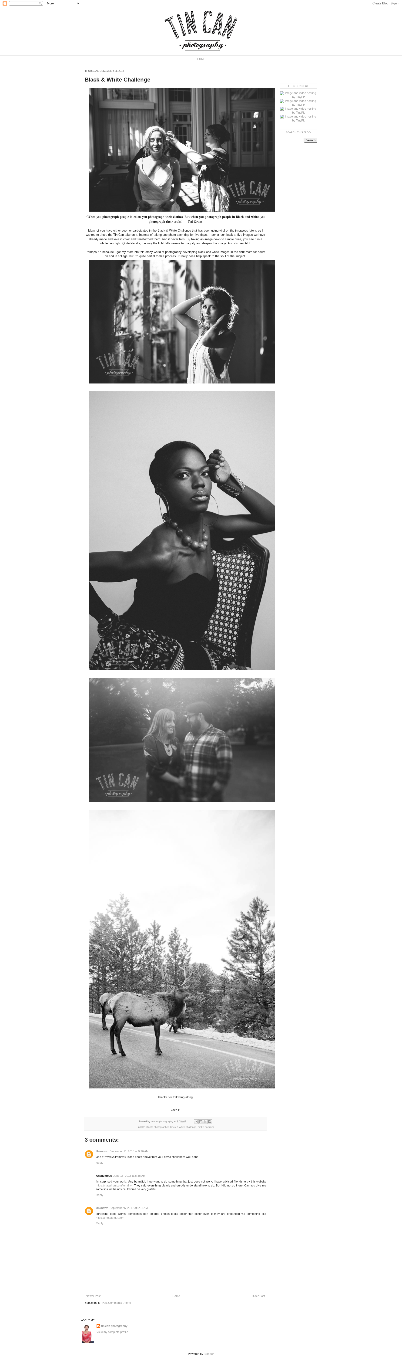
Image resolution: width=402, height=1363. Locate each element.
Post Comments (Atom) (116, 1302)
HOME (201, 59)
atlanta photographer (157, 1127)
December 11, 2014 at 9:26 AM (129, 1151)
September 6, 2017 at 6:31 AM (129, 1208)
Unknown (102, 1151)
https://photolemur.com (110, 1217)
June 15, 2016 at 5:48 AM (129, 1175)
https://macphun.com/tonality (114, 1185)
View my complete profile (112, 1332)
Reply (99, 1162)
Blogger (209, 1354)
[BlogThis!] (200, 1121)
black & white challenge (183, 1127)
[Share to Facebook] (209, 1121)
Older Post (258, 1296)
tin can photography (114, 1326)
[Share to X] (205, 1121)
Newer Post (93, 1296)
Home (176, 1296)
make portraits (206, 1127)
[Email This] (196, 1121)
